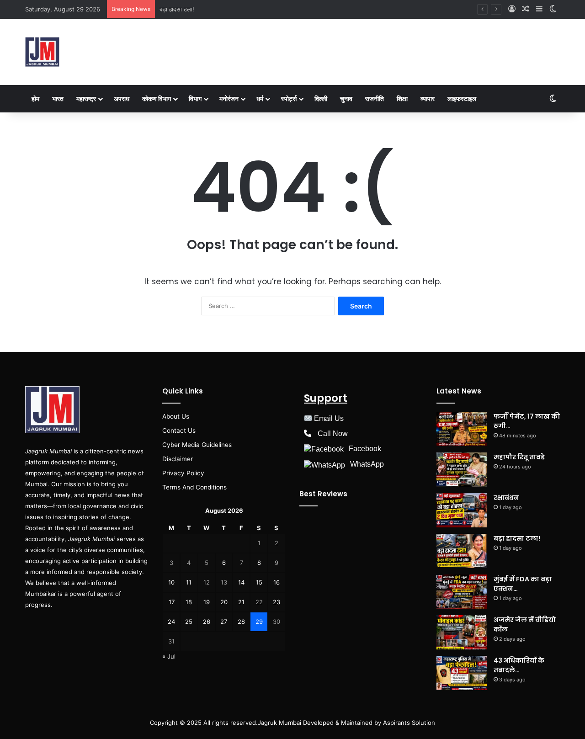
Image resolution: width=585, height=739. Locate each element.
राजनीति (374, 98)
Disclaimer (177, 459)
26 (206, 621)
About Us (175, 416)
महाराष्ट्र (86, 98)
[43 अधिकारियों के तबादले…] (461, 673)
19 (206, 602)
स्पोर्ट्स (289, 98)
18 (189, 602)
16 (276, 582)
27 (223, 621)
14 (241, 582)
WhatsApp (367, 464)
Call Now (333, 433)
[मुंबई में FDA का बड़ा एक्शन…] (461, 591)
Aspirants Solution (408, 722)
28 (241, 621)
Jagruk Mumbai (279, 722)
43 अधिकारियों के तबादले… (519, 665)
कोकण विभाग (156, 98)
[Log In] (512, 9)
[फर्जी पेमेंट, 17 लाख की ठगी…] (461, 429)
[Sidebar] (539, 9)
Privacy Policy (183, 473)
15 (259, 582)
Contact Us (179, 430)
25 (188, 621)
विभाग (195, 98)
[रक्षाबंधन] (461, 510)
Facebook (365, 448)
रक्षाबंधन (506, 497)
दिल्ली (320, 98)
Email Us (329, 418)
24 (171, 621)
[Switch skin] (553, 9)
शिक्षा (402, 98)
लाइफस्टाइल (461, 98)
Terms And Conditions (194, 487)
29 (259, 621)
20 (224, 602)
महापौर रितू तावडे (519, 457)
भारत (58, 98)
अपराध (121, 98)
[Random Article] (525, 9)
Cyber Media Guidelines (197, 444)
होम (35, 98)
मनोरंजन (229, 98)
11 (188, 582)
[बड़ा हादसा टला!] (461, 551)
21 (241, 602)
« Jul (169, 656)
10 (171, 582)
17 (172, 602)
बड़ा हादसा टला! (177, 9)
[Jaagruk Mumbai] (42, 52)
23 (276, 602)
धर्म (259, 98)
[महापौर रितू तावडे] (461, 469)
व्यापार (427, 98)
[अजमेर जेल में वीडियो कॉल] (461, 632)
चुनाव (346, 98)
